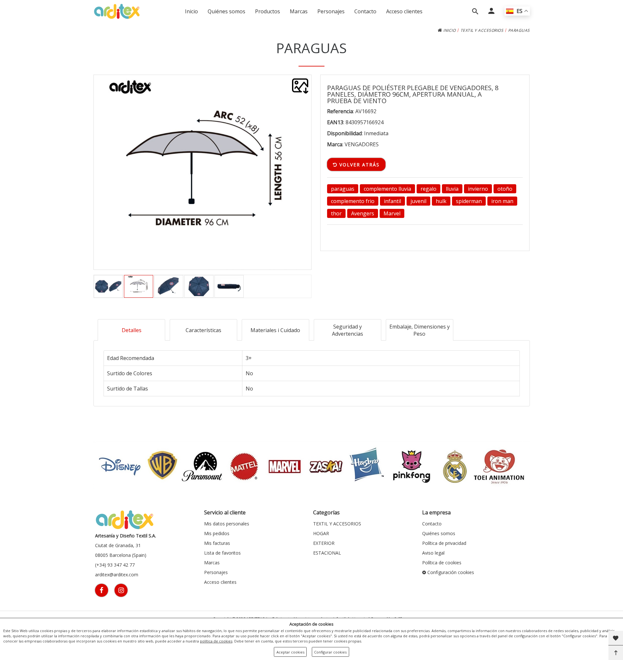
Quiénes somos (226, 11)
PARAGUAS (519, 30)
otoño (504, 188)
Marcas (299, 11)
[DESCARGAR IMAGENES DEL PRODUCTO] (300, 86)
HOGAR (321, 533)
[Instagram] (121, 590)
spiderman (469, 201)
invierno (478, 188)
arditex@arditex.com (116, 574)
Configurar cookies (330, 652)
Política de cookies (441, 562)
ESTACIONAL (327, 553)
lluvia (452, 188)
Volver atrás (358, 165)
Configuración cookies (450, 572)
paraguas (342, 188)
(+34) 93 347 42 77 (115, 565)
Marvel (392, 213)
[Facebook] (101, 590)
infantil (392, 201)
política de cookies (216, 641)
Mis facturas (217, 543)
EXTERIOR (324, 543)
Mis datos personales (226, 524)
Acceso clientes (404, 11)
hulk (441, 201)
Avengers (362, 213)
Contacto (365, 11)
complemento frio (352, 201)
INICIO (449, 30)
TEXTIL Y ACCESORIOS (482, 30)
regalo (428, 188)
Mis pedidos (216, 533)
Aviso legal (433, 553)
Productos (267, 11)
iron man (502, 201)
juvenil (418, 201)
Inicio (191, 11)
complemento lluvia (387, 188)
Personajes (331, 11)
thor (336, 213)
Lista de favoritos (222, 553)
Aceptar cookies (290, 652)
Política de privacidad (444, 543)
